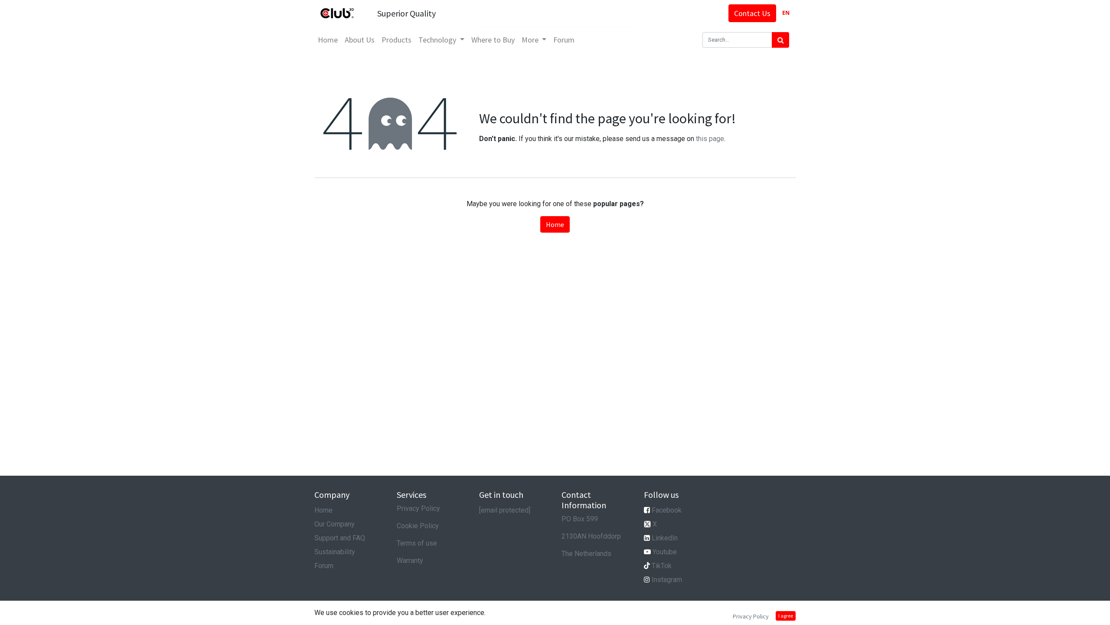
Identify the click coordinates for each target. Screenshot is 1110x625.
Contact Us (752, 13)
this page (710, 139)
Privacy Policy (418, 508)
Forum (323, 566)
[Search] (780, 40)
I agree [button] (785, 615)
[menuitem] (327, 39)
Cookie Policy (418, 526)
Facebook (667, 510)
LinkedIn (665, 538)
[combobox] (786, 13)
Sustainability (334, 552)
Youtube (665, 552)
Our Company (334, 524)
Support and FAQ (339, 538)
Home (555, 224)
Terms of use (417, 543)
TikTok (662, 566)
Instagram (667, 580)
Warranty (410, 560)
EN (786, 12)
